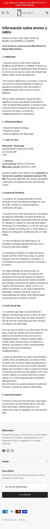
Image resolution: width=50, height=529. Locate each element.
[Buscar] (9, 13)
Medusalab (12, 520)
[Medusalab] (25, 12)
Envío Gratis (9, 2)
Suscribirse (25, 495)
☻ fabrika (22, 520)
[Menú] (3, 13)
